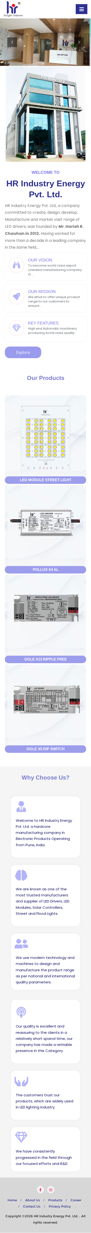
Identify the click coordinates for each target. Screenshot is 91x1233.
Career (76, 1200)
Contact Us (32, 1206)
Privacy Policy (60, 1206)
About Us (32, 1200)
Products (55, 1200)
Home (12, 1200)
